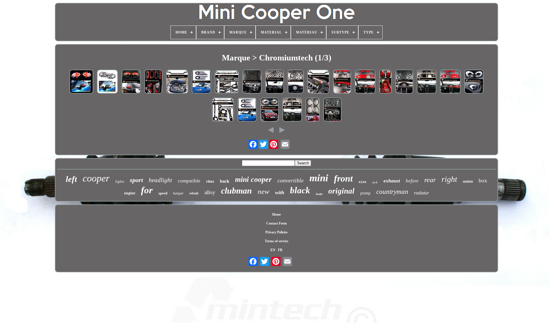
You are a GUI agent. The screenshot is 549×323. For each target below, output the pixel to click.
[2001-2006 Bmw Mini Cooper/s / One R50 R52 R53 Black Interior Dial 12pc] (295, 82)
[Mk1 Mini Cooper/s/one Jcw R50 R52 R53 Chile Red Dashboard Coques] (450, 82)
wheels (194, 193)
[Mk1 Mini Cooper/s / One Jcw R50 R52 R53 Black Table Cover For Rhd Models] (426, 82)
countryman (392, 191)
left (71, 179)
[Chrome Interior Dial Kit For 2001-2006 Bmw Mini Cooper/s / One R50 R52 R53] (332, 110)
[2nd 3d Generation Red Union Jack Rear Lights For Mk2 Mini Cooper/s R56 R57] (385, 82)
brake (319, 194)
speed (162, 193)
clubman (236, 190)
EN (272, 250)
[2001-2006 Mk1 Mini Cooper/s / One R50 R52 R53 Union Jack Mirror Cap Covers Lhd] (81, 82)
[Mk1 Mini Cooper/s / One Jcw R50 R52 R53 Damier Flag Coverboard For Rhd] (274, 82)
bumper (178, 193)
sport (136, 180)
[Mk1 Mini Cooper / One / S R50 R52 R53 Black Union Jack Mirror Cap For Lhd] (107, 82)
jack (375, 182)
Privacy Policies (276, 232)
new (263, 191)
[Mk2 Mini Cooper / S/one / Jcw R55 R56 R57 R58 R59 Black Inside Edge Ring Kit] (252, 82)
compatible (189, 181)
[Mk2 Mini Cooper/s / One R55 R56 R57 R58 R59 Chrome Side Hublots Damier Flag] (201, 82)
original (341, 191)
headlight (160, 180)
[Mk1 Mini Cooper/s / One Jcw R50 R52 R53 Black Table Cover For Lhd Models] (292, 110)
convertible (290, 180)
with (279, 192)
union (468, 181)
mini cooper (253, 179)
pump (365, 193)
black (300, 190)
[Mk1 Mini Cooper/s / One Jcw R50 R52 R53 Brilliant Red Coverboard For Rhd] (365, 82)
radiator (421, 192)
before (412, 181)
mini (318, 178)
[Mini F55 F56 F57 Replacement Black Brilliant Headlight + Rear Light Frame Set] (312, 110)
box (483, 181)
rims (210, 181)
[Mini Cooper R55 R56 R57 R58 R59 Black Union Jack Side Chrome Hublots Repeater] (247, 110)
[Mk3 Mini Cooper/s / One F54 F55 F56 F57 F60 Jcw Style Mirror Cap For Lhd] (131, 82)
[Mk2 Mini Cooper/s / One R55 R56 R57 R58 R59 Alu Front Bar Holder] (226, 82)
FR (280, 250)
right (449, 179)
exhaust (391, 181)
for (147, 190)
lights (119, 181)
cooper (96, 178)
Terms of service (276, 241)
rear (430, 180)
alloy (209, 192)
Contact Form (276, 223)
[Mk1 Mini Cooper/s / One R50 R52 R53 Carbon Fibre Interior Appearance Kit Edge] (404, 82)
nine (363, 182)
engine (129, 193)
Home (276, 214)
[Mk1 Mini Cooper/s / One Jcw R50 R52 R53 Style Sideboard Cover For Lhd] (342, 82)
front (343, 178)
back (224, 181)
